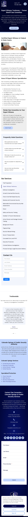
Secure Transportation (9, 235)
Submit (6, 279)
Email (4, 457)
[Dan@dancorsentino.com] (14, 425)
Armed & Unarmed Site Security (11, 193)
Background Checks (8, 224)
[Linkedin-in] (14, 437)
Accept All (14, 506)
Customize (14, 509)
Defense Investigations (9, 190)
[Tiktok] (22, 437)
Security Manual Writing (9, 231)
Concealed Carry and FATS (10, 238)
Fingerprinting (6, 228)
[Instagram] (11, 437)
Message (5, 470)
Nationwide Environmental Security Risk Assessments (13, 204)
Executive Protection (8, 242)
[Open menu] (25, 4)
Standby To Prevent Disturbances (11, 216)
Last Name (6, 451)
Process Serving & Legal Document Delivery (14, 248)
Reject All (14, 513)
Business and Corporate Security (11, 200)
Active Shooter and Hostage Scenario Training (12, 220)
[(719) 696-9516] (14, 419)
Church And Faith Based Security (11, 196)
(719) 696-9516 (14, 422)
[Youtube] (17, 437)
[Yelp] (20, 437)
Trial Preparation (7, 183)
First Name (6, 445)
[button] (2, 318)
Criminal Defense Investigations (11, 245)
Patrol (4, 209)
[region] (14, 506)
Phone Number (7, 464)
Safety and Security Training (10, 212)
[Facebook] (5, 437)
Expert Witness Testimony (10, 186)
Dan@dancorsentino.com (14, 428)
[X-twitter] (8, 437)
